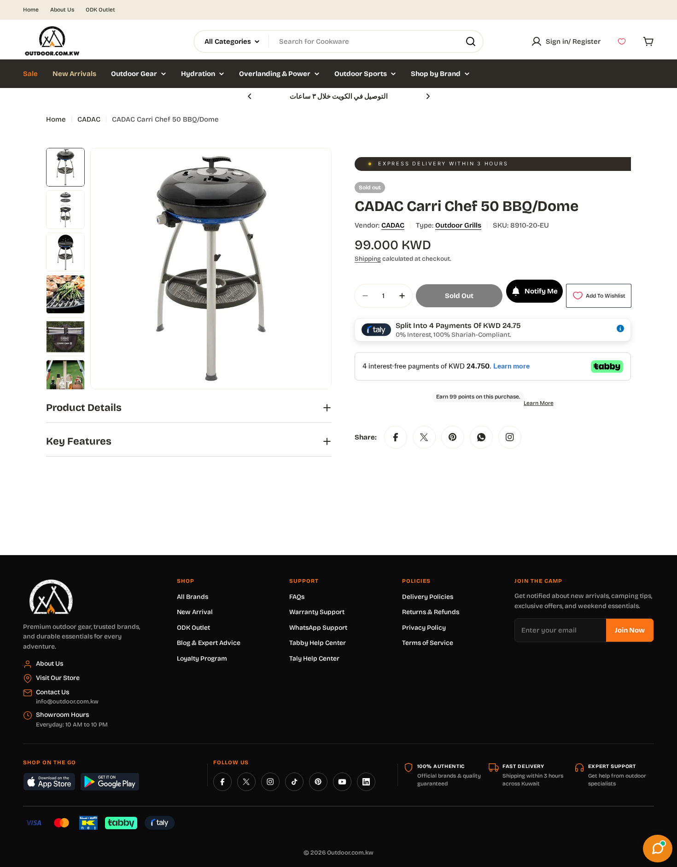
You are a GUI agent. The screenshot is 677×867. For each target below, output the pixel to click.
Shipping (368, 259)
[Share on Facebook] (395, 437)
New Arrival (195, 612)
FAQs (296, 597)
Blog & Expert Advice (208, 643)
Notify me (541, 291)
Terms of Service (427, 643)
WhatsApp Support (318, 628)
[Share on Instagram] (509, 437)
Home (31, 9)
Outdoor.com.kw (350, 852)
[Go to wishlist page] (622, 41)
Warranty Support (316, 612)
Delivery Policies (427, 597)
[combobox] (338, 41)
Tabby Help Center (317, 643)
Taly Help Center (314, 658)
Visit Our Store (58, 678)
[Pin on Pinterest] (452, 437)
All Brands (192, 597)
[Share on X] (424, 437)
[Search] (470, 41)
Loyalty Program (202, 658)
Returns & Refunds (430, 612)
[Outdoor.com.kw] (50, 583)
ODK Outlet (100, 9)
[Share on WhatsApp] (481, 437)
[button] (249, 96)
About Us (62, 9)
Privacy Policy (424, 628)
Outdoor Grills (458, 225)
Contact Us (52, 692)
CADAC (88, 119)
